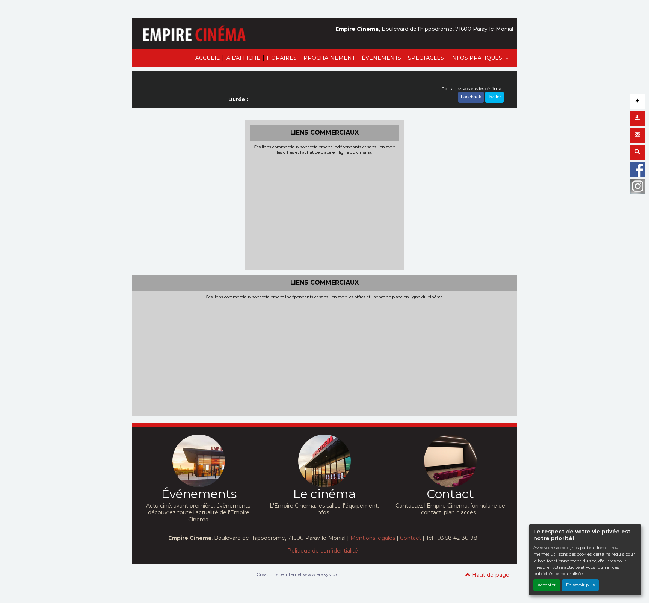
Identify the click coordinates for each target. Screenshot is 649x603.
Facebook (471, 97)
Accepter (546, 585)
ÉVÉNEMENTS (381, 58)
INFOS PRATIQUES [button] (477, 58)
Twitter (494, 97)
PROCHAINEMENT (329, 58)
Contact (410, 538)
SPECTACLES (426, 58)
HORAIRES (282, 58)
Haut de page (490, 574)
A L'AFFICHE (243, 58)
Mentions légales (372, 538)
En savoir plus (580, 585)
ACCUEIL (207, 58)
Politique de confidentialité (322, 550)
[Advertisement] (324, 211)
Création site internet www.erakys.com (299, 574)
